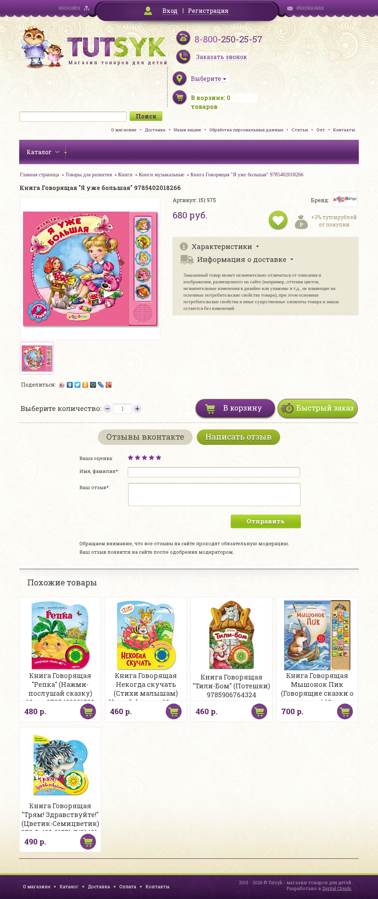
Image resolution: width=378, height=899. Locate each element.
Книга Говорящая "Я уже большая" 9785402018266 (246, 174)
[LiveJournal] (101, 385)
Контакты (344, 129)
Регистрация (208, 10)
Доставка (155, 129)
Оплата (127, 886)
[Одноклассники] (85, 385)
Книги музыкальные (161, 174)
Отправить (266, 521)
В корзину (242, 407)
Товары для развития (88, 174)
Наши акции (187, 129)
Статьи (300, 129)
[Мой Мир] (93, 385)
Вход (170, 10)
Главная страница (39, 174)
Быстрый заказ (325, 407)
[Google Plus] (109, 385)
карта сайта (69, 7)
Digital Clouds (336, 888)
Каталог (69, 886)
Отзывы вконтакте (145, 436)
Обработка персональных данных (246, 129)
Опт (320, 129)
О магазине (123, 129)
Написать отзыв (238, 436)
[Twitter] (78, 385)
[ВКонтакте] (70, 385)
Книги (125, 174)
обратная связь (310, 7)
